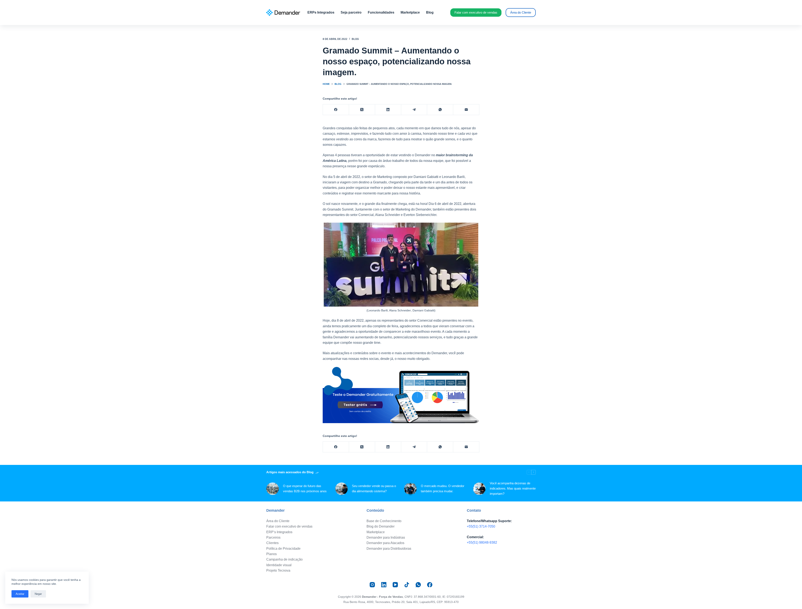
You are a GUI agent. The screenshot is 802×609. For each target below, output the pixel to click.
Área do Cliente (520, 12)
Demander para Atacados (385, 543)
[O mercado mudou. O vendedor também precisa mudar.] (410, 488)
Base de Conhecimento (384, 521)
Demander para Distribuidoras (389, 548)
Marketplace (410, 12)
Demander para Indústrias (386, 537)
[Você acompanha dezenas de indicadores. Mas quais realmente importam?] (479, 488)
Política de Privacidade (283, 548)
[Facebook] (336, 109)
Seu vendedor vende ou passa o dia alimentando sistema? (374, 488)
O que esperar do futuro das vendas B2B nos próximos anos (305, 488)
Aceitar (20, 593)
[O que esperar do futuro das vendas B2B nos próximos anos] (272, 488)
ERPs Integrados (320, 12)
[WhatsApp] (440, 109)
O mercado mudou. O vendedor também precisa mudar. (442, 488)
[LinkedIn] (388, 109)
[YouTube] (395, 584)
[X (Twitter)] (362, 109)
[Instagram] (372, 584)
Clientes (272, 543)
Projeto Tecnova (278, 570)
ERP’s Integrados (279, 532)
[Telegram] (414, 109)
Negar (38, 593)
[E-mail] (466, 109)
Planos (271, 554)
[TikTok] (406, 584)
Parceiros (273, 537)
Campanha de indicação (284, 559)
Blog (430, 12)
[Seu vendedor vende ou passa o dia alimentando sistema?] (341, 488)
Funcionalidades (381, 12)
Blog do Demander (381, 526)
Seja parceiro (351, 12)
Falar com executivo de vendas (475, 12)
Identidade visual (279, 565)
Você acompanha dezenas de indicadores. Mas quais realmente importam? (513, 488)
